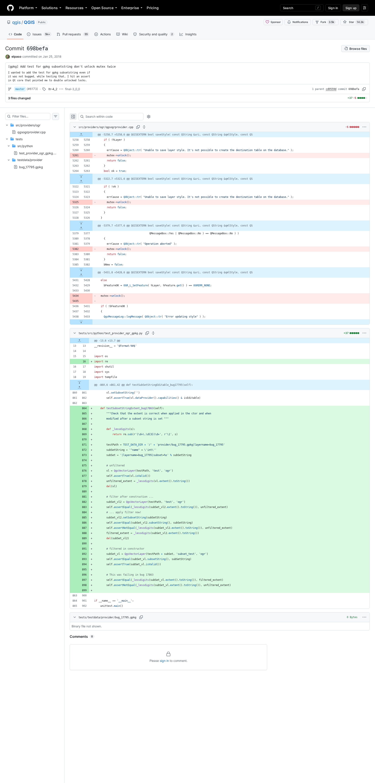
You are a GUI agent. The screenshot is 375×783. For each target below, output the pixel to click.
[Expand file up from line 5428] (81, 275)
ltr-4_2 (52, 89)
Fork (327, 22)
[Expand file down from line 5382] (81, 269)
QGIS (29, 22)
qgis (16, 22)
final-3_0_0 (72, 89)
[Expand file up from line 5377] (81, 228)
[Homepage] (10, 7)
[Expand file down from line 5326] (81, 223)
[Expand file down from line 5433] (81, 321)
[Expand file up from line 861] (79, 387)
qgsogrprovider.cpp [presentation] (31, 132)
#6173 (32, 89)
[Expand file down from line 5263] (81, 176)
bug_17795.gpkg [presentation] (31, 167)
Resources (75, 8)
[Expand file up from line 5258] (81, 134)
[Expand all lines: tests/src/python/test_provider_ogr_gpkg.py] (153, 333)
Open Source (102, 8)
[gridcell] (220, 134)
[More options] (364, 127)
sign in (164, 661)
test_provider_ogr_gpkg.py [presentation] (38, 153)
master (20, 89)
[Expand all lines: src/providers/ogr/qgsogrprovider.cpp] (144, 127)
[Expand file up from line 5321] (81, 181)
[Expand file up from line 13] (79, 340)
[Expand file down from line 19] (79, 382)
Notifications (300, 22)
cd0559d (331, 89)
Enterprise (130, 8)
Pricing (153, 8)
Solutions (49, 8)
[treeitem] (32, 128)
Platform (26, 8)
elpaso (16, 56)
